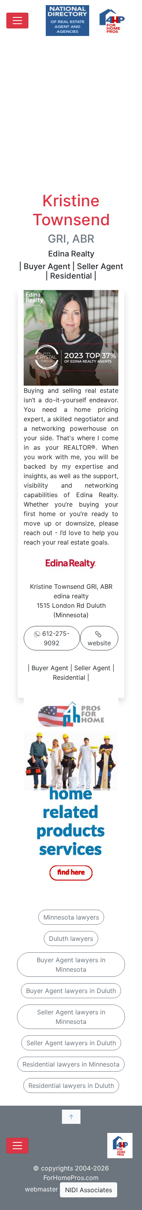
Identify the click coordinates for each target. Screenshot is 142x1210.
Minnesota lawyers (71, 917)
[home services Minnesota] (71, 792)
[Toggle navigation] (17, 20)
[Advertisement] (71, 116)
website (99, 643)
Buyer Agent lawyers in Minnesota (71, 964)
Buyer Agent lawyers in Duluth (71, 991)
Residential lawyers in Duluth (71, 1085)
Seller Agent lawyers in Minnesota (71, 1016)
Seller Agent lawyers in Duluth (71, 1043)
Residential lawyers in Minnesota (71, 1064)
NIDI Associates (88, 1190)
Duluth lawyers (71, 938)
